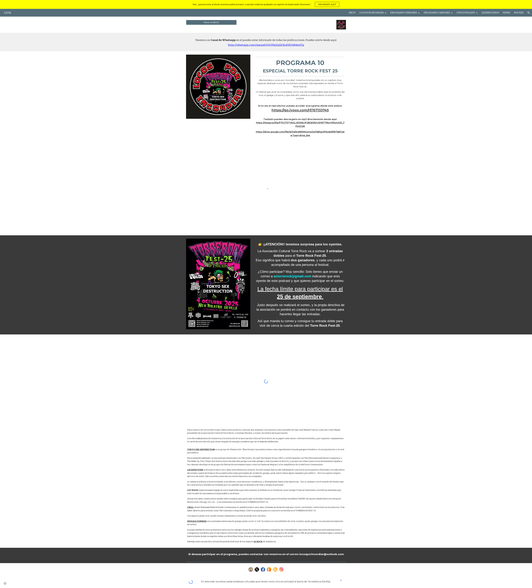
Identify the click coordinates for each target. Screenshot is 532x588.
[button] (528, 12)
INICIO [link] (352, 12)
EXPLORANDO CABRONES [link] (437, 12)
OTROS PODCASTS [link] (465, 12)
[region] (266, 4)
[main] (266, 42)
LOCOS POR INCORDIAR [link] (371, 12)
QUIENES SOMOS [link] (490, 12)
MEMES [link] (506, 12)
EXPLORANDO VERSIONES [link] (403, 12)
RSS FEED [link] (519, 12)
